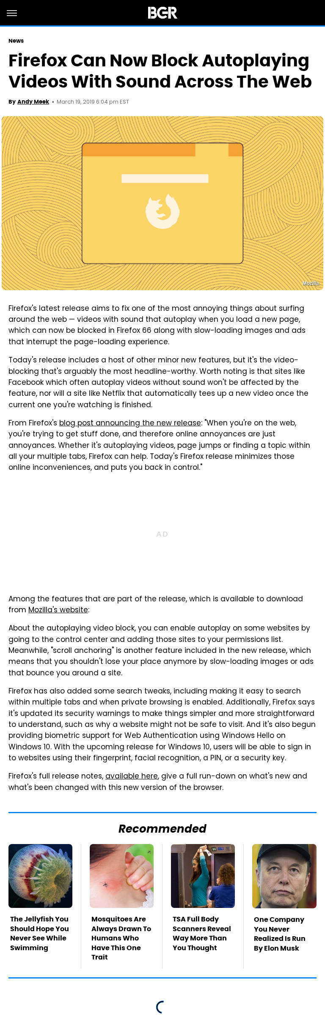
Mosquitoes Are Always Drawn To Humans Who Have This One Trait (121, 938)
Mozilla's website (58, 611)
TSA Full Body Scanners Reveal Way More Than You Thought (202, 933)
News (16, 40)
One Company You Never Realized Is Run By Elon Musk (280, 933)
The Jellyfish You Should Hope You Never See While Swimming (39, 933)
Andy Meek (33, 101)
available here (131, 777)
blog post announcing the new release (130, 424)
